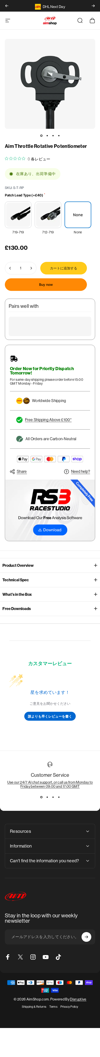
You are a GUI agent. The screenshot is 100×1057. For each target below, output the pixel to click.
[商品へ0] (41, 135)
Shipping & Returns (34, 1006)
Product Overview (18, 565)
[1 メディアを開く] (50, 84)
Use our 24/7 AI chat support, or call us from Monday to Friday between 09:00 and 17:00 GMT (50, 784)
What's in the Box (17, 594)
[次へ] (93, 6)
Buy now (46, 284)
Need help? (80, 471)
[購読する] (86, 937)
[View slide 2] (47, 797)
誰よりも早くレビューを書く (50, 716)
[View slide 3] (53, 797)
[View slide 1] (41, 797)
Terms (53, 1006)
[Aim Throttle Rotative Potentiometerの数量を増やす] (31, 268)
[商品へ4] (59, 135)
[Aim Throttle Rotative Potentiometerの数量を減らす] (10, 268)
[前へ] (6, 6)
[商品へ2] (47, 135)
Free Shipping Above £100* (48, 419)
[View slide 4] (59, 797)
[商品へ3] (53, 135)
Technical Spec (15, 580)
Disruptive (78, 999)
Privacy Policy (69, 1006)
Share (22, 471)
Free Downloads (16, 608)
